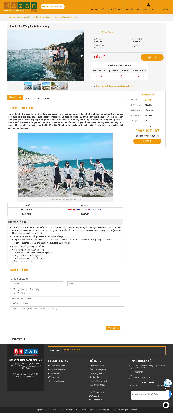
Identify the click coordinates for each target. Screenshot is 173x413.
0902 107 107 (138, 372)
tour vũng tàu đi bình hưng (124, 86)
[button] (82, 32)
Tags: (93, 86)
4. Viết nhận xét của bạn (21, 303)
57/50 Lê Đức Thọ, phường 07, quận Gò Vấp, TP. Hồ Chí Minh (149, 366)
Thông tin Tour (15, 97)
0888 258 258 (95, 209)
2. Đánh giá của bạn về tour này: (24, 289)
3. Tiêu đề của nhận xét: (21, 293)
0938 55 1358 (81, 209)
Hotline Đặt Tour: (56, 350)
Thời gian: (136, 45)
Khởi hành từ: (99, 39)
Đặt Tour (152, 57)
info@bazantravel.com (142, 377)
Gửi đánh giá (113, 328)
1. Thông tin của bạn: (19, 278)
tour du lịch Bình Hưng (104, 86)
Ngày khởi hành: (138, 39)
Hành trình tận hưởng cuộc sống (15, 10)
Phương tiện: (99, 45)
